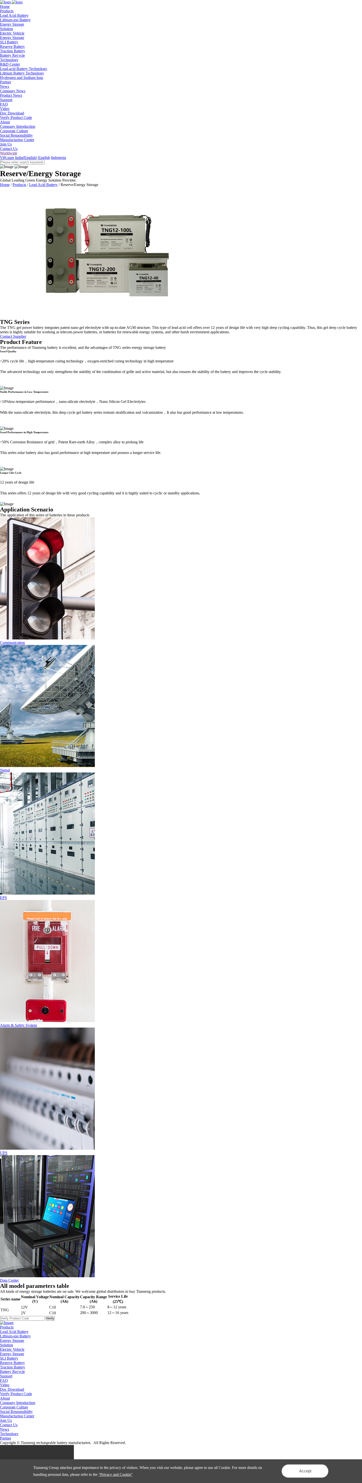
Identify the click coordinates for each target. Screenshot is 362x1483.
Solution (6, 1345)
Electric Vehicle (12, 33)
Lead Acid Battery (14, 15)
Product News (11, 95)
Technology (9, 1434)
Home (5, 185)
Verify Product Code (16, 117)
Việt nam (7, 157)
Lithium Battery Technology (22, 73)
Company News (12, 91)
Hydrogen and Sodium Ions (21, 77)
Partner (5, 1438)
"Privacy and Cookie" (116, 1474)
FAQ (4, 104)
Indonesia (58, 157)
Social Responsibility (16, 135)
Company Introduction (17, 126)
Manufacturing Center (17, 140)
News (4, 1429)
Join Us (6, 144)
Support (6, 1376)
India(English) (26, 157)
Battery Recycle (12, 55)
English (44, 157)
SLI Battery (9, 42)
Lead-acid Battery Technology (23, 69)
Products (19, 185)
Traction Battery (12, 51)
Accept (305, 1471)
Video (4, 109)
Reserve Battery (12, 46)
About (5, 1398)
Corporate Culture (14, 131)
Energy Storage (12, 24)
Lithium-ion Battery (15, 20)
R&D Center (10, 64)
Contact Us (8, 149)
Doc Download (12, 113)
